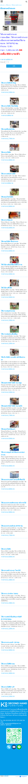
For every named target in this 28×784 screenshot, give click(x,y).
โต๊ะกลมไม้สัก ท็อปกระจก (9, 241)
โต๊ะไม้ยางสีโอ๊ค (6, 288)
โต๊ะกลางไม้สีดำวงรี (7, 687)
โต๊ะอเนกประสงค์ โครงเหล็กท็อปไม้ (13, 479)
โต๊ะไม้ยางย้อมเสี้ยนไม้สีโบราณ (11, 264)
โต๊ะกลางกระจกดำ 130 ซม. (10, 642)
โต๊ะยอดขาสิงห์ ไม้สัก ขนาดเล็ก (11, 406)
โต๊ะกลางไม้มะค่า (7, 220)
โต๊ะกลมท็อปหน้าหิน (8, 129)
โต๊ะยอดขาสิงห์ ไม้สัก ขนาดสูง (11, 383)
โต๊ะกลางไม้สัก (6, 152)
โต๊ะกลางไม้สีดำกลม (8, 664)
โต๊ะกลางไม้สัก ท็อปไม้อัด (9, 106)
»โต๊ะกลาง (8, 5)
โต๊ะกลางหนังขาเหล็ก (8, 174)
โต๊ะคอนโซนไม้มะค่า (8, 429)
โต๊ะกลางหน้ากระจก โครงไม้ (10, 570)
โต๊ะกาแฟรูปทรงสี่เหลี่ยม (9, 334)
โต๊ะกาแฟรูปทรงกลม (8, 311)
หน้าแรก (2, 5)
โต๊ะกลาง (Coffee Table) (9, 593)
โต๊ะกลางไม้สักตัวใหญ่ (8, 83)
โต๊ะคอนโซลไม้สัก (7, 197)
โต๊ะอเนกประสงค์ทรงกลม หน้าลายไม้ (13, 503)
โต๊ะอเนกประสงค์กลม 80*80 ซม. (12, 526)
